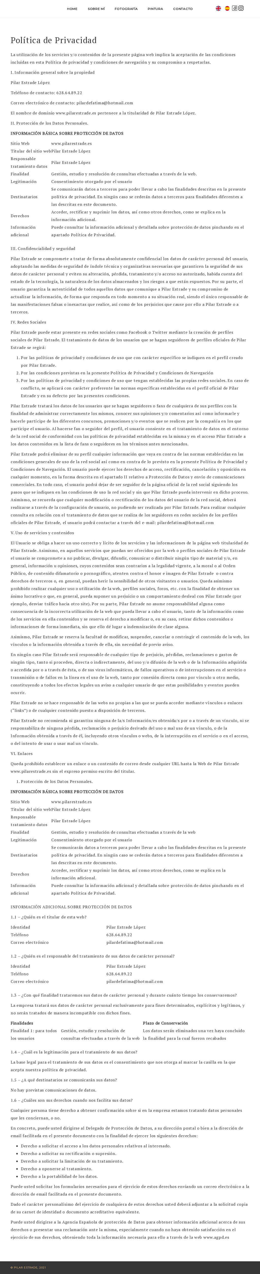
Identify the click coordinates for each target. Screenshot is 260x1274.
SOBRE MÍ (96, 9)
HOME (72, 9)
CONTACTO (183, 9)
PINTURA (155, 9)
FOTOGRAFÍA (126, 9)
